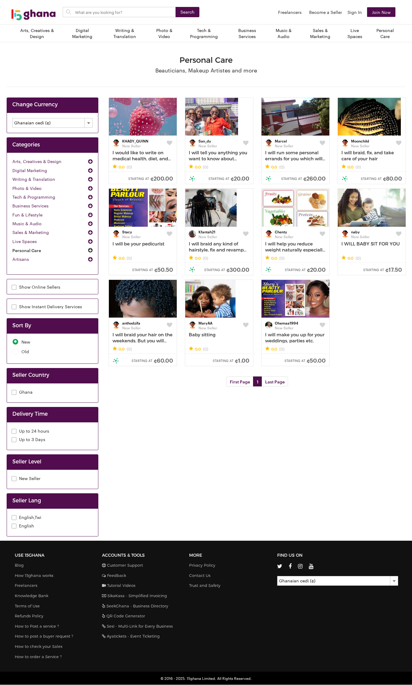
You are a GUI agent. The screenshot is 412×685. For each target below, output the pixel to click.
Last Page (275, 381)
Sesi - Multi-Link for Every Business (139, 626)
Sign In (354, 12)
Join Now (381, 12)
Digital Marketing (82, 33)
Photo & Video (164, 33)
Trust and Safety (204, 585)
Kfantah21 (206, 231)
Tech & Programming (204, 33)
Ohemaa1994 (286, 322)
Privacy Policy (202, 565)
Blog (19, 565)
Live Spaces (354, 33)
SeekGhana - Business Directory (136, 605)
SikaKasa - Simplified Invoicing (136, 595)
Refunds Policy (29, 615)
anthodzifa (131, 322)
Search (187, 12)
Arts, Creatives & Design (37, 33)
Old (25, 351)
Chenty (281, 231)
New (25, 342)
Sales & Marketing (320, 33)
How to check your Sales (38, 646)
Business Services (247, 33)
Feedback (116, 575)
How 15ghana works (34, 575)
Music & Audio (284, 33)
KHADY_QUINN (135, 140)
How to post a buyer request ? (44, 636)
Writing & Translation (124, 33)
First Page (240, 381)
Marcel (281, 140)
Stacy (127, 231)
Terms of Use (27, 605)
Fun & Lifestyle (27, 215)
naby (355, 231)
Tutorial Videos (120, 585)
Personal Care (385, 33)
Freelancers (290, 12)
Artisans (20, 259)
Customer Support (124, 565)
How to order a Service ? (38, 656)
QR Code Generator (125, 615)
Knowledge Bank (31, 595)
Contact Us (200, 575)
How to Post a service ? (37, 626)
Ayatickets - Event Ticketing (133, 636)
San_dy (204, 140)
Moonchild (360, 140)
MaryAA (205, 322)
